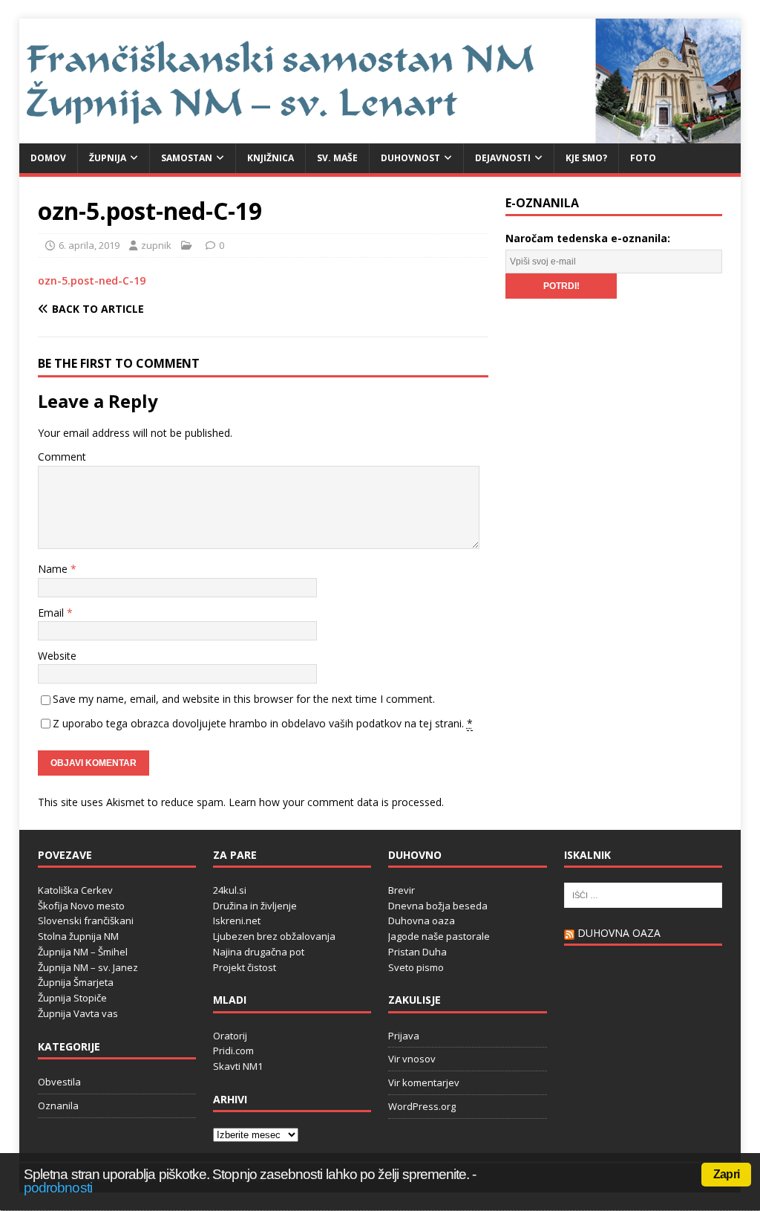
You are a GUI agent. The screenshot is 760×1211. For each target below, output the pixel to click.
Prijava (403, 1035)
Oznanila (58, 1105)
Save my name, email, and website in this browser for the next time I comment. (244, 699)
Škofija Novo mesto (81, 905)
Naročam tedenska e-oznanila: (587, 238)
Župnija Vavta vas (78, 1013)
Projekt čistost (244, 967)
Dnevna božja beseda (438, 905)
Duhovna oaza (421, 920)
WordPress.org (422, 1106)
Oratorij (230, 1035)
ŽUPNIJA (107, 158)
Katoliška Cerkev (75, 890)
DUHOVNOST (410, 158)
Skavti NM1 (238, 1066)
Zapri (726, 1174)
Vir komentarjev (423, 1082)
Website (57, 656)
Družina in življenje (255, 905)
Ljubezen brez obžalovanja (274, 936)
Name (54, 569)
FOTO (643, 158)
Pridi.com (233, 1050)
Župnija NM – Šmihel (83, 951)
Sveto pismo (416, 967)
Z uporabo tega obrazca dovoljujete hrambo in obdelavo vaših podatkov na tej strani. (263, 723)
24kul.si (229, 890)
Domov (48, 158)
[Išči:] (643, 893)
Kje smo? (586, 158)
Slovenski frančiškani (86, 920)
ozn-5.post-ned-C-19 (91, 280)
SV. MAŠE (337, 158)
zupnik (156, 245)
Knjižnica (270, 158)
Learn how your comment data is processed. (336, 802)
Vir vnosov (412, 1058)
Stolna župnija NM (78, 936)
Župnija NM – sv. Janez (88, 967)
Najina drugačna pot (258, 951)
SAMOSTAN (186, 158)
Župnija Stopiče (72, 997)
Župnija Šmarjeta (76, 982)
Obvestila (59, 1081)
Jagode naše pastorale (439, 936)
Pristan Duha (417, 951)
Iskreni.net (237, 920)
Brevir (401, 890)
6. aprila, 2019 (89, 245)
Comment (62, 456)
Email (52, 613)
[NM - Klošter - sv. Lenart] (380, 135)
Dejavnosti (503, 158)
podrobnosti (58, 1187)
